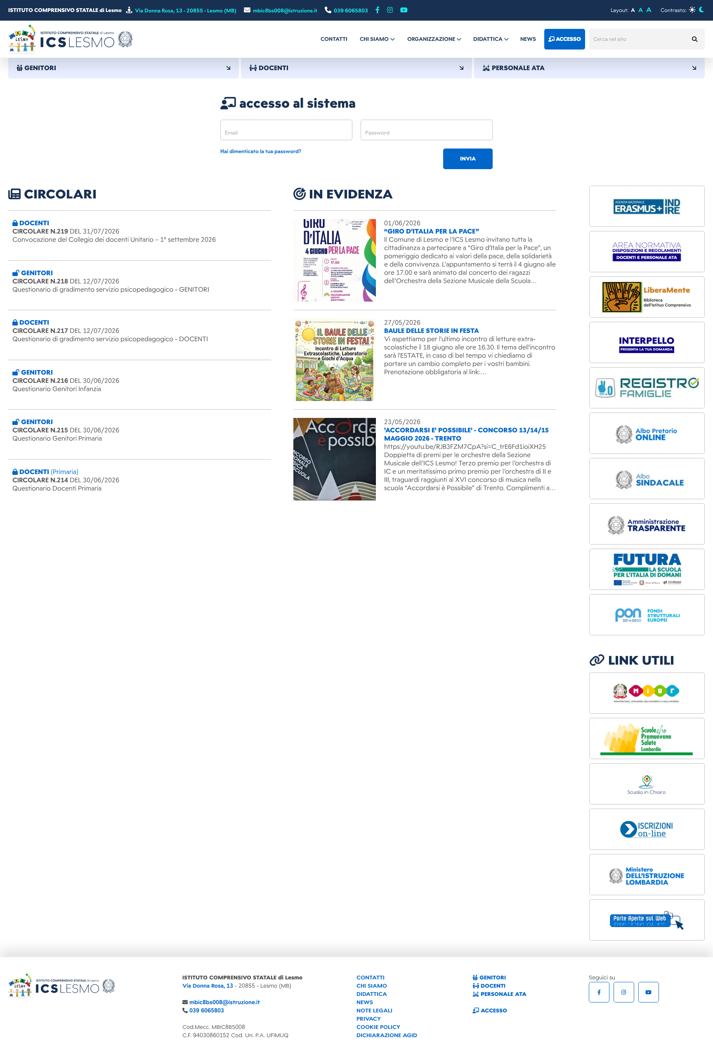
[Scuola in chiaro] (647, 783)
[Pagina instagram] (390, 10)
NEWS (364, 1002)
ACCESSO (493, 1010)
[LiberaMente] (647, 297)
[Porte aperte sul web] (647, 920)
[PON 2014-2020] (647, 614)
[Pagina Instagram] (624, 992)
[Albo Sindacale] (647, 478)
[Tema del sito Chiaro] (692, 9)
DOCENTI (492, 985)
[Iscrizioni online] (647, 829)
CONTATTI (370, 977)
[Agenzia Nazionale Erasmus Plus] (647, 206)
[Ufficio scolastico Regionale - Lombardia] (647, 874)
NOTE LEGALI (374, 1010)
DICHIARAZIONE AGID (386, 1035)
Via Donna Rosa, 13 (207, 985)
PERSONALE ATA (502, 994)
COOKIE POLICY (378, 1027)
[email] (286, 130)
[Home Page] (70, 39)
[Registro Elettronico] (647, 387)
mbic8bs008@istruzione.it (224, 1002)
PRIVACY (368, 1018)
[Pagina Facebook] (377, 10)
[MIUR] (647, 693)
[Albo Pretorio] (647, 433)
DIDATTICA (371, 994)
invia (468, 159)
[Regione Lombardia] (647, 738)
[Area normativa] (647, 251)
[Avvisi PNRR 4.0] (647, 569)
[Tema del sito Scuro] (701, 9)
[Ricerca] (694, 39)
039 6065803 (206, 1010)
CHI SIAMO (371, 985)
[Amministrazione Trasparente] (647, 524)
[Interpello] (647, 342)
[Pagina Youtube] (404, 10)
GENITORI (492, 977)
